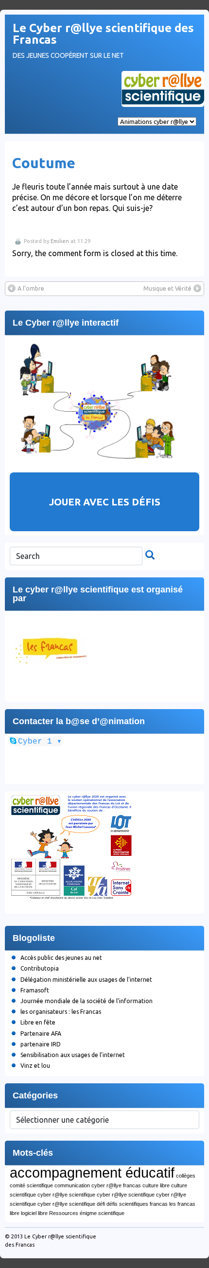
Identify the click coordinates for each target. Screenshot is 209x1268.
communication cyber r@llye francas (97, 1185)
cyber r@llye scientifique (66, 1195)
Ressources (63, 1213)
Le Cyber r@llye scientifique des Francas (103, 33)
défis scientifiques (127, 1204)
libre (14, 1213)
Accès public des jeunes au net (61, 958)
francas (159, 1204)
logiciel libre (34, 1213)
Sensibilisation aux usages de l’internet (72, 1055)
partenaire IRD (40, 1044)
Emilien (60, 241)
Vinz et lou (35, 1065)
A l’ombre (30, 288)
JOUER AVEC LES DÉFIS (104, 501)
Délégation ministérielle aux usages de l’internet (86, 979)
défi (101, 1204)
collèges (185, 1176)
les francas (182, 1204)
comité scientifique (31, 1185)
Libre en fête (37, 1022)
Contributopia (39, 968)
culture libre (156, 1185)
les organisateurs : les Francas (60, 1011)
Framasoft (34, 990)
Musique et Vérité (167, 288)
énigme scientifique (102, 1213)
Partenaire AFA (40, 1033)
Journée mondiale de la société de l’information (86, 1001)
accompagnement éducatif (92, 1172)
